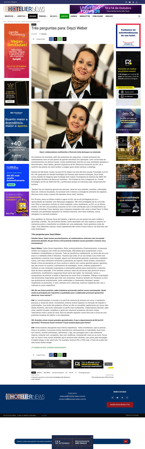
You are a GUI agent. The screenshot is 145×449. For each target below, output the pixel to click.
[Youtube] (129, 2)
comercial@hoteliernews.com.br (72, 399)
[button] (139, 16)
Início (4, 21)
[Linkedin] (133, 2)
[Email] (64, 39)
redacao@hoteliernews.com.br (72, 396)
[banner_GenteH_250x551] (16, 51)
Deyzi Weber (47, 372)
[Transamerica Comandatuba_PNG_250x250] (128, 176)
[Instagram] (126, 2)
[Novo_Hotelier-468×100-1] (51, 364)
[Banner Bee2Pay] (16, 204)
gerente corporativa (58, 372)
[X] (55, 39)
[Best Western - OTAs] (16, 121)
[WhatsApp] (60, 39)
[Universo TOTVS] (106, 9)
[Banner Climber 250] (16, 176)
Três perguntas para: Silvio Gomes (102, 377)
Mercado (17, 21)
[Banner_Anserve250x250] (128, 36)
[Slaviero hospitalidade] (16, 148)
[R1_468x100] (93, 364)
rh (75, 372)
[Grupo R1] (128, 78)
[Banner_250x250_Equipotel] (128, 121)
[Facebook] (51, 39)
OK (126, 441)
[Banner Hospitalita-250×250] (16, 93)
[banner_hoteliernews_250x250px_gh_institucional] (128, 148)
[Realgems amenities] (128, 204)
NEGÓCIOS (11, 21)
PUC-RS (71, 372)
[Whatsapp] (136, 2)
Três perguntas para (84, 372)
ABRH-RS (39, 372)
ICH (66, 372)
